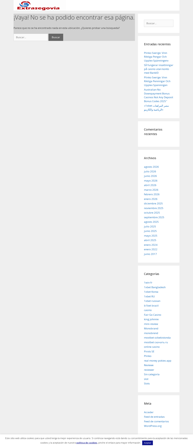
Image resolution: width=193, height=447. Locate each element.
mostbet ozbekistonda (157, 337)
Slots (147, 383)
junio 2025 (150, 231)
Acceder (148, 412)
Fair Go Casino (152, 314)
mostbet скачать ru (156, 342)
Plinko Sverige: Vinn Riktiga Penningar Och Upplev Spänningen (157, 81)
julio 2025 (150, 226)
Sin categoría (152, 374)
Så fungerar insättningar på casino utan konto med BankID (158, 68)
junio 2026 (150, 176)
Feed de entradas (154, 416)
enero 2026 (150, 199)
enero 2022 (150, 249)
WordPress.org (153, 426)
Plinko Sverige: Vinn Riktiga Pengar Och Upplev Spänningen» (156, 56)
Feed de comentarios (156, 421)
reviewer (149, 369)
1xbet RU (149, 296)
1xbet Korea (151, 291)
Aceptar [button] (147, 442)
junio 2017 (150, 254)
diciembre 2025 (153, 203)
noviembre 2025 (153, 208)
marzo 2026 (151, 189)
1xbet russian (152, 301)
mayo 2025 (150, 235)
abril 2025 (150, 240)
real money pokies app (157, 360)
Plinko (147, 356)
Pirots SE (149, 351)
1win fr (148, 282)
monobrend (151, 333)
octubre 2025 (152, 212)
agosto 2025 (151, 222)
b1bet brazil (151, 305)
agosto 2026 (151, 166)
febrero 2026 (152, 194)
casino (148, 310)
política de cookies (86, 442)
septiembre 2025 (154, 217)
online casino (152, 346)
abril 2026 (150, 185)
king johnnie (151, 319)
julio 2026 (150, 171)
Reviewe (148, 365)
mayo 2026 (150, 180)
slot (146, 379)
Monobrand (151, 328)
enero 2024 (150, 245)
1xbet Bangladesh (155, 287)
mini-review (151, 324)
